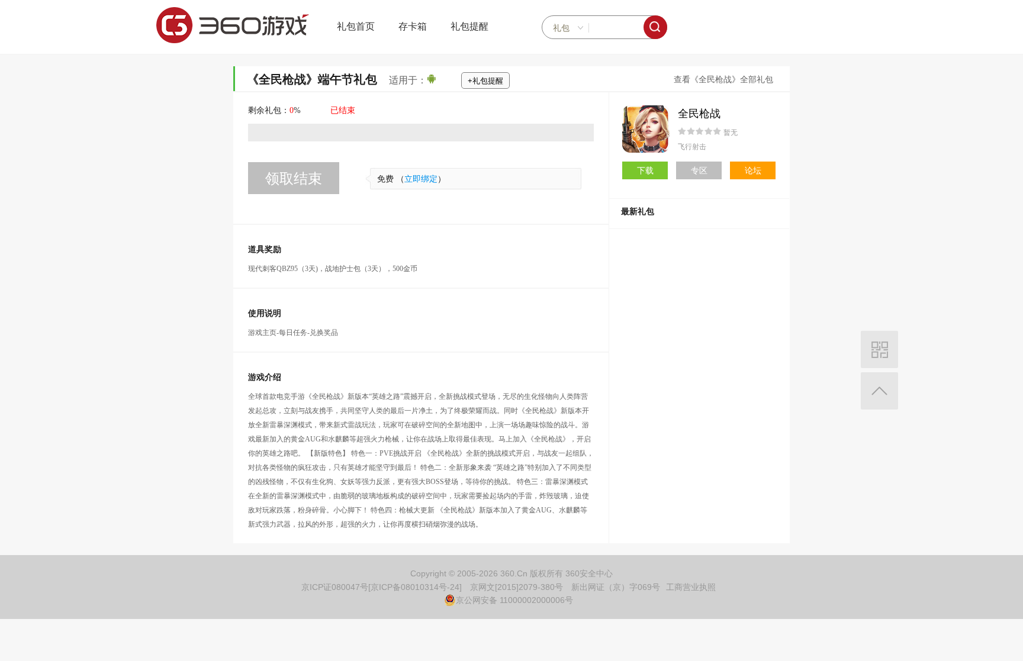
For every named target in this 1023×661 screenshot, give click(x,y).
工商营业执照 (691, 587)
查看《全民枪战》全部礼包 (723, 79)
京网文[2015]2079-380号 (516, 587)
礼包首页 (356, 26)
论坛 (753, 170)
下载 (645, 170)
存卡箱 (412, 26)
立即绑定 (420, 179)
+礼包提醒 (485, 80)
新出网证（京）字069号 (615, 587)
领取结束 (293, 178)
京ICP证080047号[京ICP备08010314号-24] (381, 587)
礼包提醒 (469, 26)
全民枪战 (699, 114)
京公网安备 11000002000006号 (514, 600)
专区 (699, 170)
